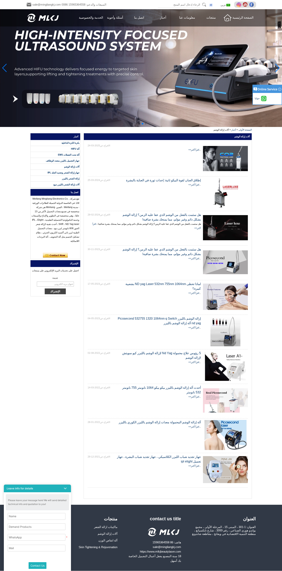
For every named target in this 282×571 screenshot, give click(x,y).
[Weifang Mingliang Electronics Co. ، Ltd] (43, 18)
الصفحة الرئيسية (243, 17)
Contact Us (38, 565)
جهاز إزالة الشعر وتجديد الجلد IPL (63, 172)
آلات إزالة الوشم (71, 166)
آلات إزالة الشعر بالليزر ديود (66, 184)
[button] (145, 123)
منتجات (211, 17)
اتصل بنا (139, 17)
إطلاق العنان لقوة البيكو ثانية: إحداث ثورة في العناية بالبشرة (163, 180)
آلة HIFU (75, 149)
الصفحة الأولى (245, 129)
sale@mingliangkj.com (167, 547)
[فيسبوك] (252, 5)
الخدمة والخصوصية (91, 17)
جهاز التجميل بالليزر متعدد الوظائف (62, 160)
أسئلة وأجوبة (115, 17)
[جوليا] (36, 248)
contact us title (165, 518)
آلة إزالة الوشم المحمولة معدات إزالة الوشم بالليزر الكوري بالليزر (160, 422)
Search (204, 5)
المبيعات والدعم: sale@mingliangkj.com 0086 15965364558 (69, 4)
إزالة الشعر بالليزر (70, 178)
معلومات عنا (187, 17)
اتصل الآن (55, 255)
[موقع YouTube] (246, 5)
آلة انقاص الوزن (107, 540)
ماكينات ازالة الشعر (105, 527)
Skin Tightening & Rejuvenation (98, 547)
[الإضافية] (239, 5)
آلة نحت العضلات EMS (68, 154)
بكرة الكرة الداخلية (70, 143)
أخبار (163, 17)
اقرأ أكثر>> (193, 149)
